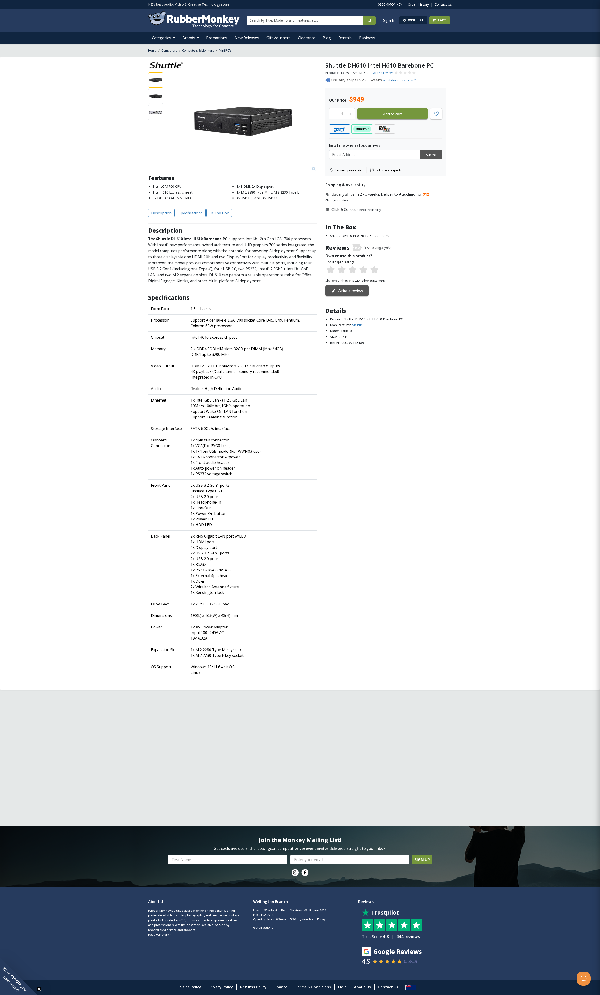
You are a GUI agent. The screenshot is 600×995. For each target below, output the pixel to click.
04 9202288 (266, 915)
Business (367, 37)
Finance (281, 987)
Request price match (349, 170)
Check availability (369, 210)
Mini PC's (225, 50)
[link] (295, 872)
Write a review (383, 73)
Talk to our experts (388, 170)
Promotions (216, 37)
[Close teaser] (39, 989)
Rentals (345, 37)
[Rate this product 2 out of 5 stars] (341, 270)
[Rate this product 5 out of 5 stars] (374, 270)
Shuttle (357, 325)
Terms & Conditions (313, 987)
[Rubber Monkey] (194, 26)
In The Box (219, 213)
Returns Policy (253, 987)
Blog (327, 37)
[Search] (369, 20)
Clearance (306, 37)
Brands (189, 37)
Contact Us (443, 4)
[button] (19, 976)
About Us (362, 987)
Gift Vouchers (278, 37)
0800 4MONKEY (390, 4)
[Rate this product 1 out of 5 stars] (330, 270)
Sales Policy (190, 987)
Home (152, 50)
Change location (336, 200)
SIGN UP (422, 859)
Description (161, 213)
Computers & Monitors (198, 50)
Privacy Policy (220, 987)
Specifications (190, 213)
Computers (169, 50)
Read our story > (159, 934)
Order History (418, 4)
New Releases (247, 37)
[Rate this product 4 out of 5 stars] (363, 270)
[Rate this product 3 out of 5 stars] (352, 270)
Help (342, 987)
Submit (431, 154)
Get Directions (263, 927)
